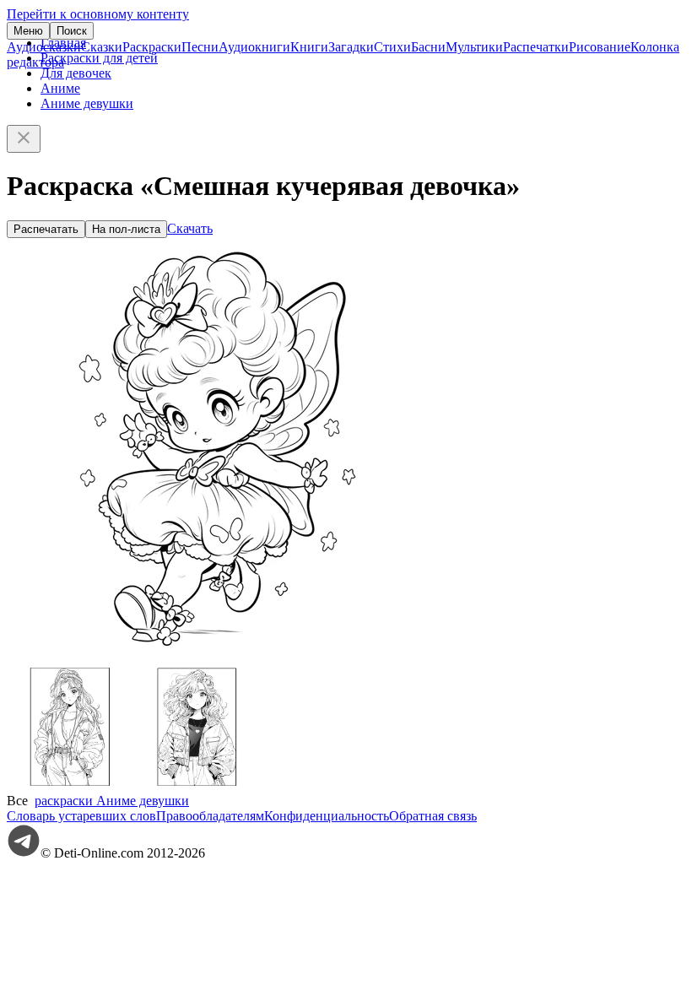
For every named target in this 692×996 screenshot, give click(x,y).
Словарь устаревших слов (81, 816)
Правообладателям (210, 816)
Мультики (474, 47)
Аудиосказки (44, 47)
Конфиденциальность (326, 816)
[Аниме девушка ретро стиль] (196, 785)
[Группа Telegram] (24, 853)
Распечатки (536, 47)
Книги (309, 47)
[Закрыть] (24, 139)
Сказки (101, 47)
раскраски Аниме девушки (112, 800)
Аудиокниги (254, 47)
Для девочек (76, 73)
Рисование (599, 47)
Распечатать (46, 229)
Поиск (72, 30)
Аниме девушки (87, 103)
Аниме (60, 88)
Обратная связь (433, 816)
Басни (428, 47)
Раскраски (151, 47)
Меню (28, 30)
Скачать (190, 228)
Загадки (351, 47)
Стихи (392, 47)
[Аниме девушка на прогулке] (70, 785)
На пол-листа (126, 229)
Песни (200, 47)
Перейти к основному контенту (98, 14)
